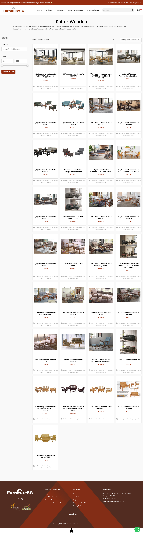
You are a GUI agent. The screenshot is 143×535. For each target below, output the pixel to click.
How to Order (77, 497)
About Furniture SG (51, 497)
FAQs (74, 500)
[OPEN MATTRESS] (64, 10)
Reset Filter (8, 72)
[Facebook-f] (18, 499)
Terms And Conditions (80, 503)
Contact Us (48, 500)
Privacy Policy (77, 506)
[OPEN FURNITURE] (53, 10)
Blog (46, 494)
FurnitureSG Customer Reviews (55, 503)
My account (136, 10)
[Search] (132, 10)
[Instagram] (22, 499)
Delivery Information (80, 494)
